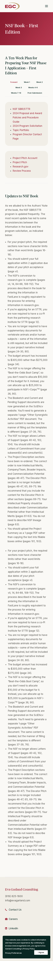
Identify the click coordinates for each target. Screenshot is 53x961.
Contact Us (15, 909)
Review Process (22, 170)
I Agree (41, 952)
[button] (46, 6)
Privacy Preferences (13, 953)
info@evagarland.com (17, 900)
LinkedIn (13, 928)
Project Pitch (20, 162)
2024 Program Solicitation (27, 125)
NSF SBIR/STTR (21, 109)
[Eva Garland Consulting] (12, 6)
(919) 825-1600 (14, 896)
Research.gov (20, 166)
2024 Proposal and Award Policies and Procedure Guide (27, 117)
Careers (13, 919)
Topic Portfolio (21, 130)
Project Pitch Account (25, 158)
